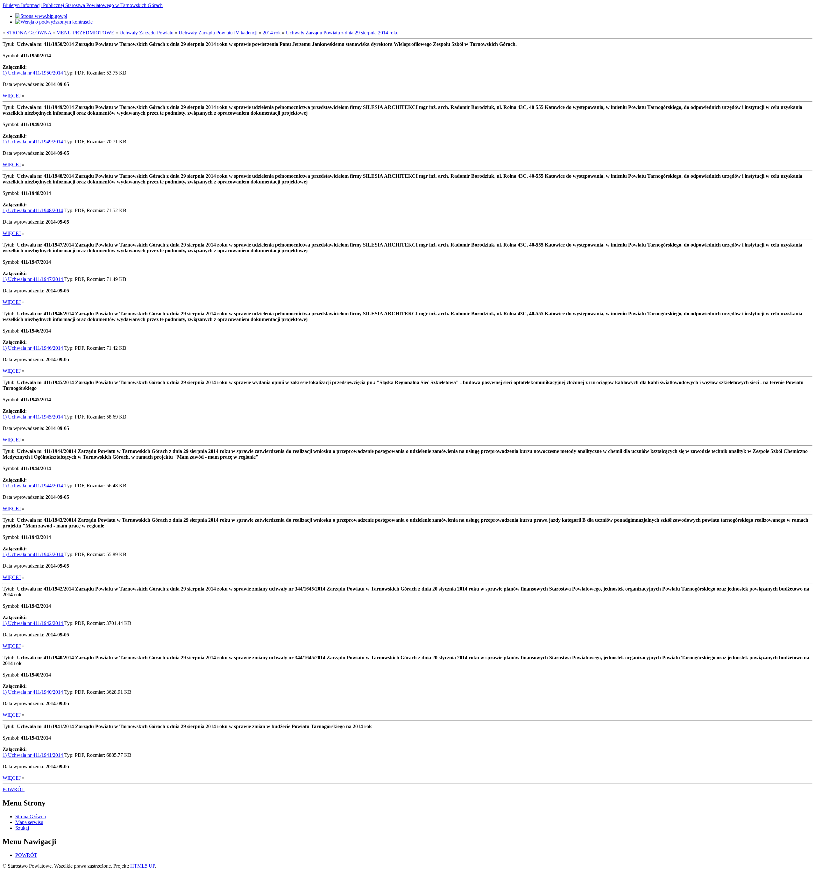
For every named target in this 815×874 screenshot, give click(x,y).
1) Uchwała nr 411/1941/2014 (33, 755)
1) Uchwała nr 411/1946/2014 (33, 348)
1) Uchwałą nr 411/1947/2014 (33, 279)
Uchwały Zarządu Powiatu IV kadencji (218, 32)
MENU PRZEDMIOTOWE (85, 32)
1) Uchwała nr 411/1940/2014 (33, 692)
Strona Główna (30, 816)
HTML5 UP (142, 866)
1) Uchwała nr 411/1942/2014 (33, 623)
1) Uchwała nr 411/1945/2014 (33, 416)
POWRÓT (14, 789)
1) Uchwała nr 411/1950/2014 (33, 72)
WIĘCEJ (12, 95)
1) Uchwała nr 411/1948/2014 (33, 210)
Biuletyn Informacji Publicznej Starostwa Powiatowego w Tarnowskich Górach (83, 5)
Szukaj (22, 828)
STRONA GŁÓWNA (28, 32)
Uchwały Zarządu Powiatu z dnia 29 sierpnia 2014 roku (342, 32)
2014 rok (272, 32)
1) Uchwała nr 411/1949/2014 (33, 141)
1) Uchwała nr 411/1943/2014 (33, 554)
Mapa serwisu (29, 822)
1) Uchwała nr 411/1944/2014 (33, 485)
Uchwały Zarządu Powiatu (146, 32)
